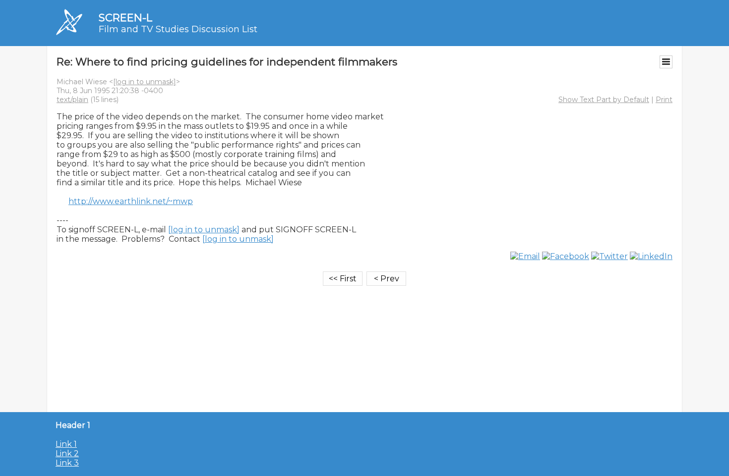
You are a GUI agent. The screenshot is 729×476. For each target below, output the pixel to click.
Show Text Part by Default (603, 99)
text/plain (72, 99)
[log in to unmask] (144, 81)
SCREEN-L (125, 17)
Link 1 (66, 444)
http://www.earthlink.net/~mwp (130, 201)
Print (664, 99)
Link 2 (67, 453)
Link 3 (67, 463)
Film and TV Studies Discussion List (178, 29)
